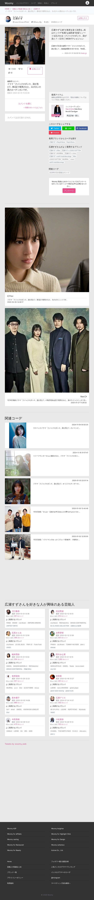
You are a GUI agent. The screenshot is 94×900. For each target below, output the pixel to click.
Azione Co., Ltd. (57, 850)
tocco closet (80, 666)
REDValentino (64, 623)
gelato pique (74, 688)
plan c (82, 644)
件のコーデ (18, 616)
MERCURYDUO (56, 666)
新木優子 (16, 697)
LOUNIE (63, 709)
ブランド (54, 3)
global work (69, 691)
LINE (69, 128)
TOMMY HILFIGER (72, 644)
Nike (74, 156)
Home (9, 861)
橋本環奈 (16, 654)
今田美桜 (16, 719)
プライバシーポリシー (15, 878)
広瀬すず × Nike (54, 150)
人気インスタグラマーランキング (63, 867)
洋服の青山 (27, 669)
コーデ (33, 3)
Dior (20, 688)
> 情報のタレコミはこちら (33, 107)
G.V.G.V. (75, 731)
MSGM (14, 623)
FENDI (8, 623)
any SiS (53, 669)
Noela (72, 666)
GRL (25, 731)
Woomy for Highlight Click (61, 834)
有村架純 (16, 676)
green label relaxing (57, 691)
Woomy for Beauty (14, 850)
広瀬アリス (61, 697)
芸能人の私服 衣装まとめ (21, 9)
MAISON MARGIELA (20, 666)
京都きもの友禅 (76, 626)
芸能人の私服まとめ (14, 867)
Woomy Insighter (57, 828)
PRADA (53, 644)
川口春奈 (16, 611)
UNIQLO (9, 731)
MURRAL (65, 159)
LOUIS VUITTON (55, 159)
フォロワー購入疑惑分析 (60, 861)
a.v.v (16, 688)
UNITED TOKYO (12, 626)
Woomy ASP (11, 828)
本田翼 (59, 676)
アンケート (69, 190)
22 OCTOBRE (28, 688)
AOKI (30, 731)
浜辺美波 (60, 611)
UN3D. (8, 647)
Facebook (82, 128)
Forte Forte (37, 644)
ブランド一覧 (12, 872)
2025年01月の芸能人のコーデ (59, 172)
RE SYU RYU (55, 709)
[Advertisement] (69, 74)
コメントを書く (25, 103)
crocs (72, 159)
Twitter (56, 128)
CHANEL (54, 731)
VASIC (53, 712)
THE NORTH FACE (64, 731)
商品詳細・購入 (73, 115)
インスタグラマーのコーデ (60, 872)
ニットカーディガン (73, 106)
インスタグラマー (22, 3)
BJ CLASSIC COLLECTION (60, 626)
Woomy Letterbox (58, 845)
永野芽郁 (60, 632)
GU (21, 731)
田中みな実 (61, 654)
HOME (7, 9)
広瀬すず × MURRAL (56, 153)
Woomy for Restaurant (15, 845)
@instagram (55, 878)
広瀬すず (37, 9)
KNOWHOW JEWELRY (31, 709)
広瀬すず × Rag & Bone (57, 142)
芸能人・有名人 (43, 3)
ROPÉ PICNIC (72, 709)
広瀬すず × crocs (70, 153)
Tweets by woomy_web (15, 744)
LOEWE (53, 688)
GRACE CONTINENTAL (78, 623)
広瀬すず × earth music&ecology (60, 156)
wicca (37, 688)
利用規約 (10, 883)
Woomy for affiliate (14, 834)
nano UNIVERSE (62, 688)
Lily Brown (22, 623)
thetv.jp (84, 53)
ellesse (53, 647)
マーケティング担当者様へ (60, 883)
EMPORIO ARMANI (34, 623)
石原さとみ (17, 632)
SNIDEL (9, 666)
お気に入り (83, 18)
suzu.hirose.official (22, 22)
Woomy (9, 3)
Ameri (13, 709)
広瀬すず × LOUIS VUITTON (71, 150)
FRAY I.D (29, 644)
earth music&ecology (56, 162)
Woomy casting (13, 839)
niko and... (83, 731)
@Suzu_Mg (37, 22)
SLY (7, 709)
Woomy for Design (58, 839)
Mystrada (82, 709)
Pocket (56, 133)
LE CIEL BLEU (20, 644)
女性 (47, 22)
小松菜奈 (60, 719)
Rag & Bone (70, 109)
